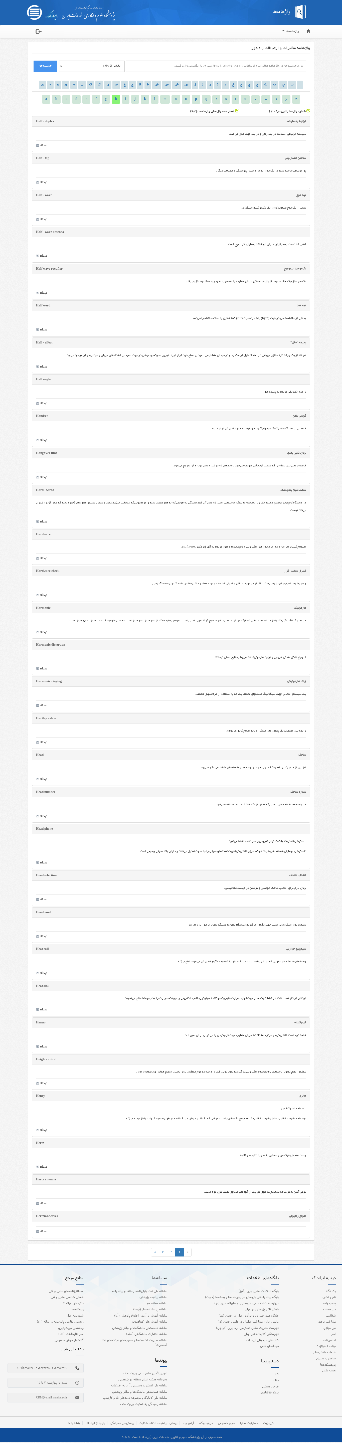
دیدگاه (43, 145)
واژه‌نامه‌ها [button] (292, 31)
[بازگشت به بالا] (332, 1429)
